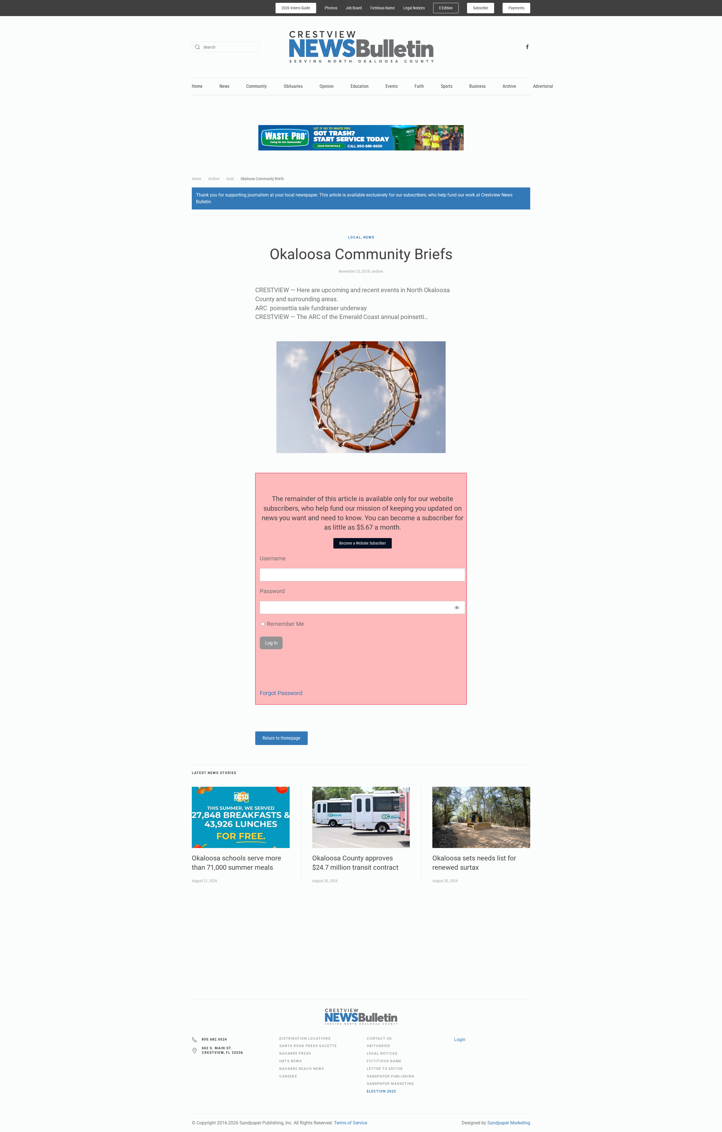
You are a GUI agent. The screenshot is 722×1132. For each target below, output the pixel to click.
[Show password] (457, 607)
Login (459, 1039)
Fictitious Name (382, 8)
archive (377, 271)
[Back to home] (361, 47)
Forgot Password (281, 693)
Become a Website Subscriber (362, 543)
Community (256, 86)
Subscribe (480, 8)
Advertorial (543, 86)
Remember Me (284, 623)
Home (197, 86)
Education (360, 86)
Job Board (354, 8)
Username (273, 558)
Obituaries (293, 86)
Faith (419, 86)
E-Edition (446, 8)
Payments (516, 8)
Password (272, 591)
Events (392, 86)
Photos (331, 8)
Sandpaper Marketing (508, 1123)
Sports (446, 86)
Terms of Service (350, 1123)
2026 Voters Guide (295, 8)
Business (477, 86)
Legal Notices (414, 8)
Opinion (327, 86)
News (224, 86)
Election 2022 (381, 1091)
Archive (509, 86)
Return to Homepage (281, 738)
